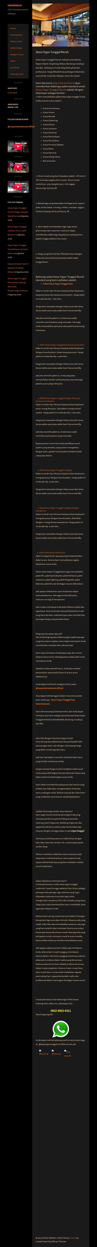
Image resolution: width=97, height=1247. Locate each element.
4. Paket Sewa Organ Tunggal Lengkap (54, 470)
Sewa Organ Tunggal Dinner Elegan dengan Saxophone (18, 212)
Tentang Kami (16, 35)
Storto (73, 1238)
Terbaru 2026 (16, 41)
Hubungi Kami (17, 74)
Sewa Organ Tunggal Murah (51, 89)
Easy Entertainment (63, 83)
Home (13, 28)
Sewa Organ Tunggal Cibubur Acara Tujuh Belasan (17, 230)
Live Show (14, 67)
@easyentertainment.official (49, 688)
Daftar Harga (16, 48)
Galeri (12, 61)
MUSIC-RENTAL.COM (15, 5)
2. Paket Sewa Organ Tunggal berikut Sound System (61, 345)
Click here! (12, 93)
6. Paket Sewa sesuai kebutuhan (51, 552)
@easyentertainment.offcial (21, 126)
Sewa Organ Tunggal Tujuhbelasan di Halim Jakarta (18, 249)
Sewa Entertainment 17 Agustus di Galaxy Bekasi (18, 268)
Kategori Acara (17, 54)
